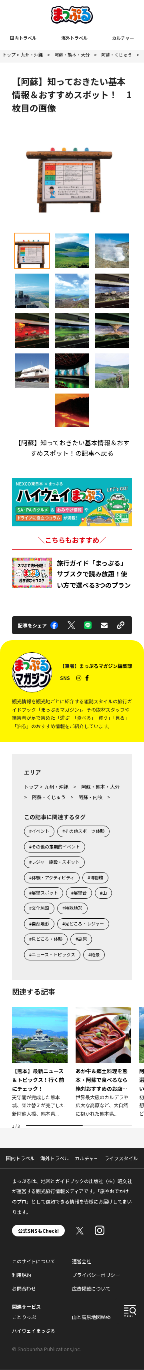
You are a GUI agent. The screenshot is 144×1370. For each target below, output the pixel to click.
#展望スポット (43, 892)
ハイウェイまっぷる (33, 1330)
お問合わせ (24, 1288)
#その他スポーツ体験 (83, 831)
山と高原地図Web (91, 1316)
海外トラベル (74, 38)
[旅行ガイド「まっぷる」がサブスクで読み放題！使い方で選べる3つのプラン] (32, 573)
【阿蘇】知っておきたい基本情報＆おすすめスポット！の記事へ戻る (72, 448)
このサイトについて (33, 1261)
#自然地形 (39, 923)
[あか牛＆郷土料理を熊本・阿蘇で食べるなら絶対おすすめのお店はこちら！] (103, 1062)
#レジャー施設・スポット (54, 862)
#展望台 (79, 892)
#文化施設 (39, 908)
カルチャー (123, 38)
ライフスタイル (121, 1158)
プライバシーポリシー (96, 1274)
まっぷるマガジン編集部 (105, 665)
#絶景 (94, 954)
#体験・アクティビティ (51, 877)
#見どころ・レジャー (83, 923)
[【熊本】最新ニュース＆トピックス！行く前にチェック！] (40, 1062)
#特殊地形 (72, 908)
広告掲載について (91, 1288)
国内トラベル (23, 38)
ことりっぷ (24, 1316)
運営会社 (81, 1261)
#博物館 (95, 877)
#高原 (81, 939)
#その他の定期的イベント (54, 846)
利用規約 (21, 1274)
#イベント (39, 831)
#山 (103, 892)
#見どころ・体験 (45, 939)
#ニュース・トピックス (52, 954)
